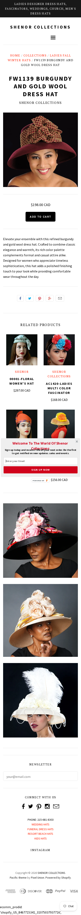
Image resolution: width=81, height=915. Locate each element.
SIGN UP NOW (40, 469)
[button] (40, 446)
